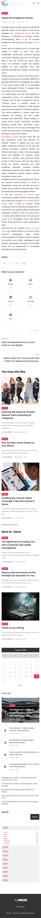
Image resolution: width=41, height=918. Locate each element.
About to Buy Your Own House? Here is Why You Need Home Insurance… (21, 359)
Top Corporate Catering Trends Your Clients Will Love (24, 753)
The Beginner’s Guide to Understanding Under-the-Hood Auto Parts (21, 712)
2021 (5, 863)
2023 (5, 855)
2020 (5, 867)
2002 (5, 880)
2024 (5, 851)
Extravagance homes (10, 137)
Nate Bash (8, 432)
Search (5, 812)
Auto (12, 705)
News (5, 13)
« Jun (20, 685)
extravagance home (22, 33)
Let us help (20, 907)
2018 (5, 876)
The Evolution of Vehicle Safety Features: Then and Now (21, 729)
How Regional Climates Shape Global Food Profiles (21, 741)
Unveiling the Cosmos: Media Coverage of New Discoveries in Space (18, 501)
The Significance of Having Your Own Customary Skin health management (18, 544)
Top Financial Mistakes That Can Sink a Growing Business (24, 765)
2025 (5, 847)
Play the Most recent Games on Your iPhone (18, 444)
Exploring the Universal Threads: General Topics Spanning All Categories (18, 415)
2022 (5, 859)
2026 (5, 827)
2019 (5, 871)
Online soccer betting (13, 627)
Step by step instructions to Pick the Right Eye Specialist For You (19, 574)
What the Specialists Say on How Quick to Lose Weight (18, 344)
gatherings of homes (23, 195)
